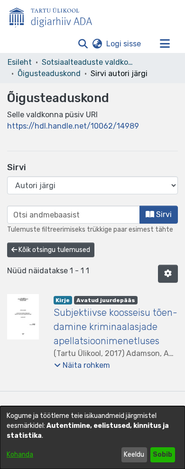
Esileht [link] (20, 62)
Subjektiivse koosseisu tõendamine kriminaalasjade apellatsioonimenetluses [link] (115, 327)
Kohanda (20, 455)
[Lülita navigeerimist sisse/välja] (164, 44)
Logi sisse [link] (124, 43)
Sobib (162, 455)
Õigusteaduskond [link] (49, 73)
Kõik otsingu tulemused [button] (53, 250)
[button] (83, 44)
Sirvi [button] (163, 214)
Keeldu (134, 455)
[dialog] (92, 437)
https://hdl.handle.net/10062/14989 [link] (73, 126)
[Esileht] (54, 15)
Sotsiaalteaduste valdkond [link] (89, 62)
